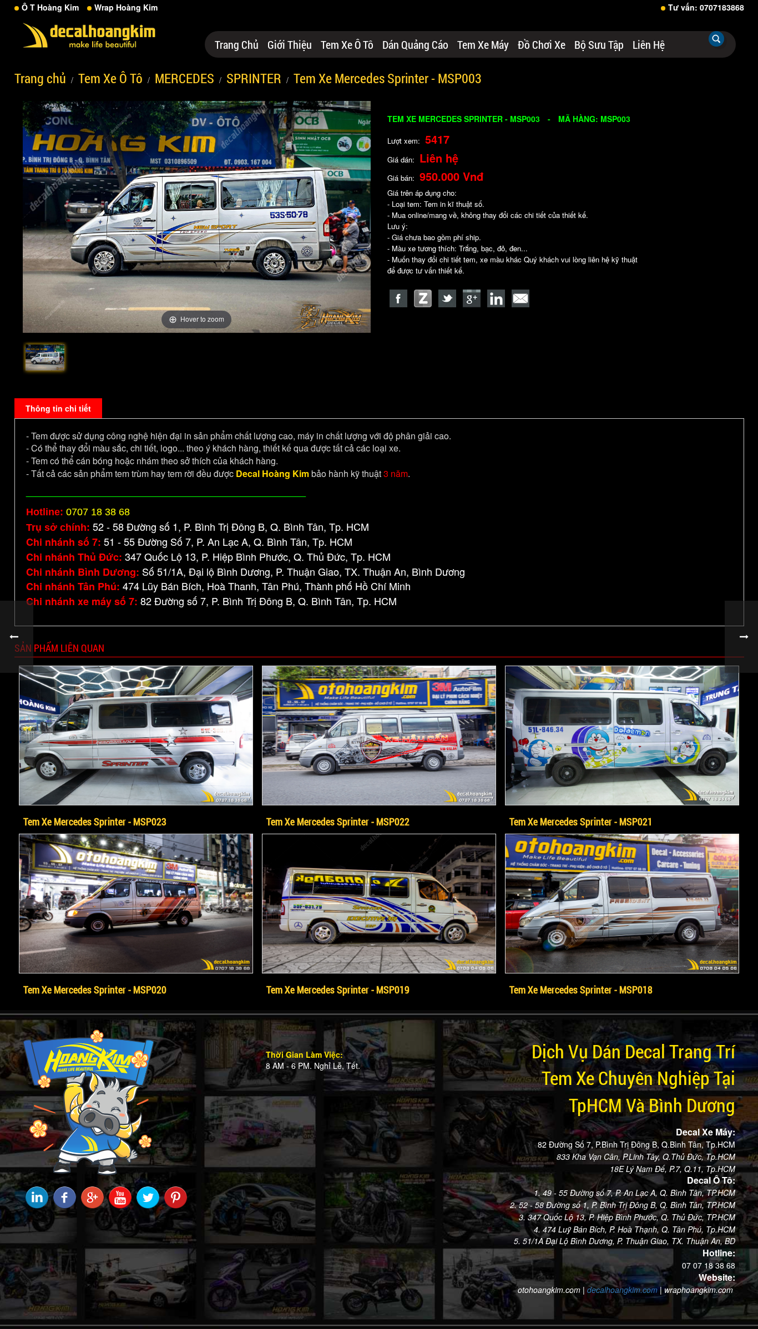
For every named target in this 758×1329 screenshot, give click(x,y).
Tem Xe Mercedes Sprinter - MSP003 (388, 78)
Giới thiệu (289, 44)
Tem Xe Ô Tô (347, 44)
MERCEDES (184, 78)
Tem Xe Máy (483, 44)
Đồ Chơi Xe (541, 44)
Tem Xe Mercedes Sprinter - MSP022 (338, 821)
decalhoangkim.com (622, 1289)
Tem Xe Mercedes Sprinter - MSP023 (94, 821)
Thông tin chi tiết (58, 408)
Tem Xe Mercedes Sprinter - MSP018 (581, 989)
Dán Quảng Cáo (415, 44)
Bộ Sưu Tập (599, 44)
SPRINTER (253, 78)
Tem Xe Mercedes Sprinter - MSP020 (94, 989)
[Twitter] (447, 298)
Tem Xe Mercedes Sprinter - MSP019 (338, 989)
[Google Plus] (472, 298)
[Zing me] (423, 298)
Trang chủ (237, 44)
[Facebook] (398, 298)
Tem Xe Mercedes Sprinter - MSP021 (581, 821)
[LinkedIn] (496, 298)
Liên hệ (649, 44)
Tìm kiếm (716, 39)
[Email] (520, 298)
